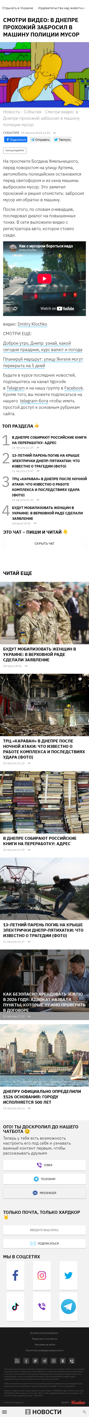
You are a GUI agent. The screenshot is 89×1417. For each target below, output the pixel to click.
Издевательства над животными (63, 8)
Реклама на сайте (45, 1344)
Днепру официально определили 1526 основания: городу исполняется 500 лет (42, 1097)
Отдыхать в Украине (17, 8)
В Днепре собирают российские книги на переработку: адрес (40, 840)
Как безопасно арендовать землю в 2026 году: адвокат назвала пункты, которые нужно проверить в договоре (44, 1002)
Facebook (73, 388)
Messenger (48, 1193)
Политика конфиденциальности (44, 1350)
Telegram (16, 388)
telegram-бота (34, 401)
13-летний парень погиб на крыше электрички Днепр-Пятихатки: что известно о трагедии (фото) (46, 461)
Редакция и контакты (44, 1338)
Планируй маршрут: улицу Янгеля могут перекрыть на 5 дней (43, 362)
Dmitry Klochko (32, 324)
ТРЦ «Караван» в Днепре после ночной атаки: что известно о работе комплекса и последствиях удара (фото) (44, 749)
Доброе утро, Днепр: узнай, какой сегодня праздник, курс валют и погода (42, 346)
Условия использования (44, 1332)
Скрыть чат (44, 543)
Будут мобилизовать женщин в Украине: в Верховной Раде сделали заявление (47, 513)
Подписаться (48, 1243)
